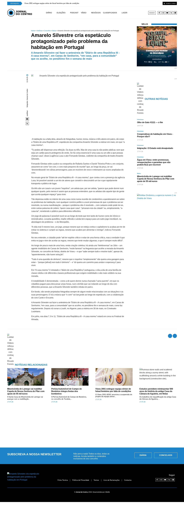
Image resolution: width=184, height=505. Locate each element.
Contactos (128, 480)
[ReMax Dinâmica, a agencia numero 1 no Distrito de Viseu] (154, 198)
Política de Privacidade (80, 480)
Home (33, 31)
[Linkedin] (175, 12)
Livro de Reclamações (112, 480)
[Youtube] (167, 12)
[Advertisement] (92, 426)
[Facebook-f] (159, 12)
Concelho (47, 31)
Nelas (54, 31)
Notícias (39, 31)
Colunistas (140, 119)
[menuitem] (51, 13)
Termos (96, 480)
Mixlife (107, 492)
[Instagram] (163, 12)
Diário (139, 173)
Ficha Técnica (63, 480)
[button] (27, 119)
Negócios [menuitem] (96, 13)
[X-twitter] (171, 12)
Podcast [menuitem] (74, 13)
